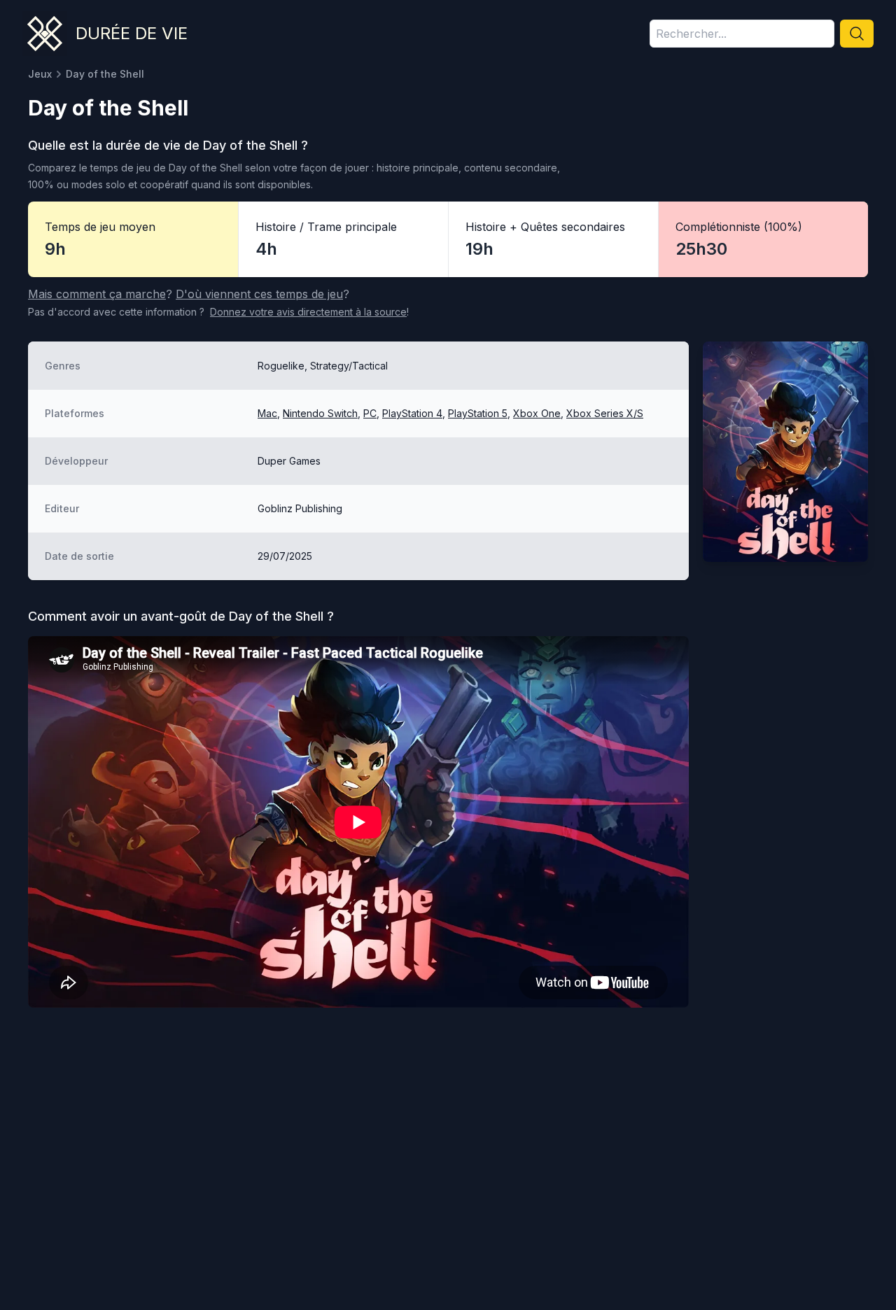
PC (370, 413)
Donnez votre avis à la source (308, 312)
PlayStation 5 (477, 413)
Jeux (40, 74)
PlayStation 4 (412, 413)
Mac (267, 413)
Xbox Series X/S (604, 413)
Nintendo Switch (320, 413)
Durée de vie (132, 33)
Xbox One (537, 413)
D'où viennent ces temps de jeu (259, 294)
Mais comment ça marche (97, 294)
